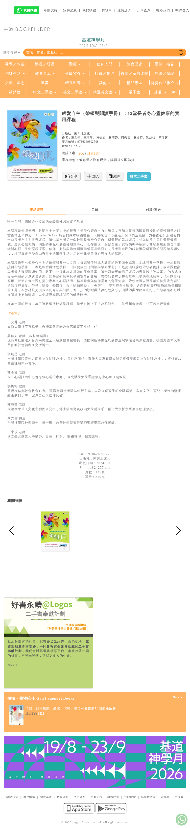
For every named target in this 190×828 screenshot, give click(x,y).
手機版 (179, 796)
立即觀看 (130, 796)
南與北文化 (82, 133)
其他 (103, 83)
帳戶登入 (182, 10)
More (176, 697)
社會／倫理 (105, 73)
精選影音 (73, 83)
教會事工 (43, 73)
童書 (45, 83)
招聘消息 (70, 10)
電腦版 (165, 796)
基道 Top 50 (164, 92)
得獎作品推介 (163, 83)
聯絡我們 (163, 10)
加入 (95, 176)
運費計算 (124, 10)
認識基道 (46, 796)
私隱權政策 (148, 796)
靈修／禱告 (164, 64)
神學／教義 (15, 64)
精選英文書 (103, 92)
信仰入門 (105, 64)
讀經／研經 (45, 64)
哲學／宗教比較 (134, 73)
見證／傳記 (164, 73)
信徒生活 (13, 73)
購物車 (107, 10)
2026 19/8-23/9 (93, 43)
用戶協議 (29, 796)
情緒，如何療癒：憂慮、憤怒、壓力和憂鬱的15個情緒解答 (70, 708)
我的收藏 (89, 10)
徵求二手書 (138, 176)
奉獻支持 (51, 10)
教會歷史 (134, 64)
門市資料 (80, 796)
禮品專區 (134, 83)
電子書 (135, 92)
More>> (13, 664)
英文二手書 (73, 92)
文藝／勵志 (15, 83)
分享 (73, 176)
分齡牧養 (73, 73)
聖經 (73, 64)
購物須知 (12, 796)
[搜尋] (181, 52)
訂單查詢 (144, 10)
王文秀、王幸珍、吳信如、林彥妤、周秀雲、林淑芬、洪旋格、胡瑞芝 (119, 137)
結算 (116, 176)
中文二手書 (43, 92)
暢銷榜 (15, 92)
